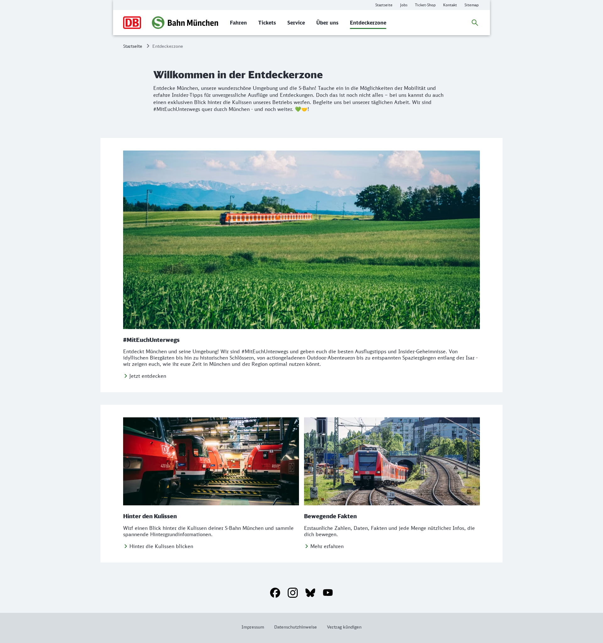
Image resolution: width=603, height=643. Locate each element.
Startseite (132, 46)
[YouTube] (328, 593)
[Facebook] (275, 593)
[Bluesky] (310, 593)
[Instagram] (293, 593)
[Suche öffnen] (475, 23)
